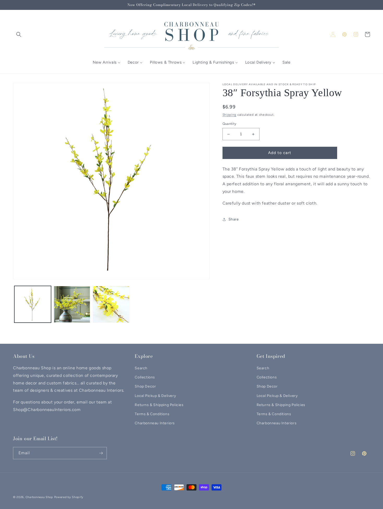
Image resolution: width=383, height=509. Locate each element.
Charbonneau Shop (39, 497)
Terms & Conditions (152, 414)
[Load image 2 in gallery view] (72, 304)
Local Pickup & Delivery (155, 396)
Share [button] (233, 219)
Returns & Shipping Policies (159, 405)
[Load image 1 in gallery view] (32, 304)
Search (141, 368)
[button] (18, 34)
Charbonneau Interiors (155, 423)
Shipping (230, 114)
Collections (145, 377)
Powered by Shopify (69, 497)
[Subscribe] (101, 453)
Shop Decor (145, 386)
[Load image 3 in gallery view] (111, 304)
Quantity (230, 124)
